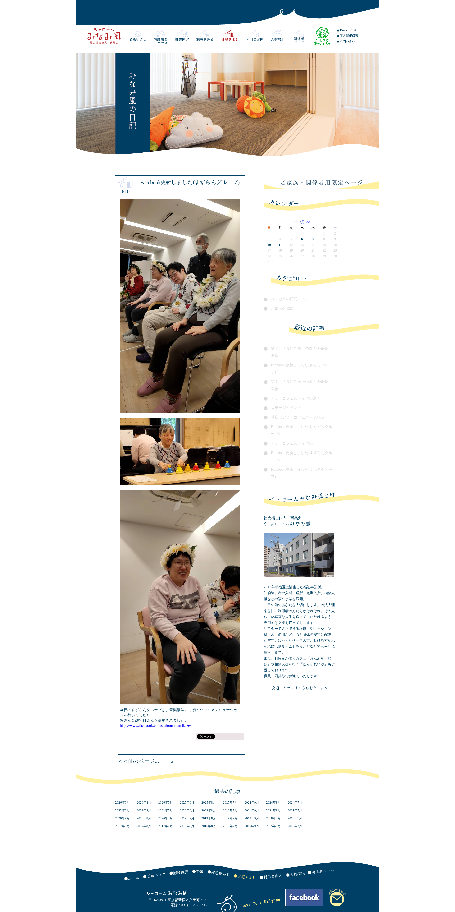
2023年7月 (165, 810)
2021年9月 (252, 810)
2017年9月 (122, 826)
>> (307, 222)
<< (296, 222)
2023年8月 (144, 810)
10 (269, 245)
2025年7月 (230, 802)
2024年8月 (273, 802)
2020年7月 (165, 818)
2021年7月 (295, 810)
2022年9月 (187, 810)
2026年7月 (165, 802)
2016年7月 (230, 826)
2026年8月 (144, 802)
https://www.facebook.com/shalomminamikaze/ (155, 725)
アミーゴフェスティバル (292, 443)
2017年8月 (144, 826)
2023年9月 (122, 810)
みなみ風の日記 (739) (288, 299)
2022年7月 (230, 810)
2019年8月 (208, 818)
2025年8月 (208, 802)
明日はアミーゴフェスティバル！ (299, 417)
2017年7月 (165, 826)
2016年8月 (208, 826)
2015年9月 (252, 826)
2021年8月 (273, 810)
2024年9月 (252, 802)
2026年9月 (122, 802)
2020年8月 (144, 818)
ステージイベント (286, 408)
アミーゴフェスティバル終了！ (297, 398)
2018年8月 (273, 818)
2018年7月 (295, 818)
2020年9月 (122, 818)
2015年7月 (295, 826)
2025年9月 (187, 802)
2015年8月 (273, 826)
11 (280, 245)
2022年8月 (208, 810)
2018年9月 (252, 818)
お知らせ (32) (282, 308)
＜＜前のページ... (138, 761)
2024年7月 (295, 802)
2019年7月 (230, 818)
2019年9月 (187, 818)
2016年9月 (187, 826)
